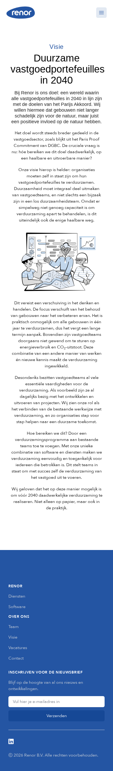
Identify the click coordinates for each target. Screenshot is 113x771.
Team (13, 627)
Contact (16, 658)
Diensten (16, 596)
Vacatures (17, 648)
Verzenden (57, 716)
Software (16, 607)
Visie (12, 637)
